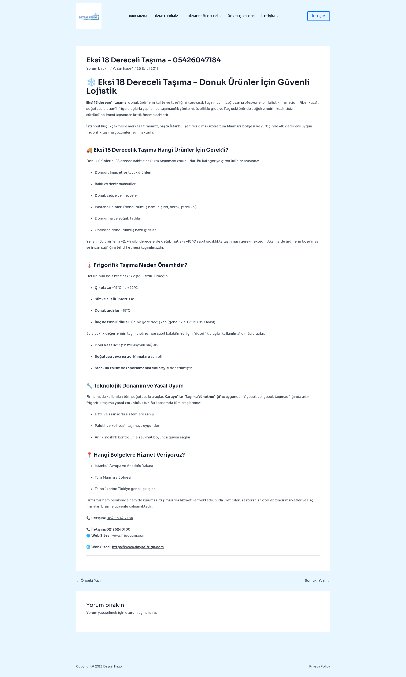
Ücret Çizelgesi (241, 16)
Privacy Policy (319, 666)
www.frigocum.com (128, 535)
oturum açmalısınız (141, 612)
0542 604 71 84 (120, 518)
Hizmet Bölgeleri (203, 16)
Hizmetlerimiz (166, 16)
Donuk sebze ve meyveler (116, 195)
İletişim (268, 16)
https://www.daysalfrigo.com (138, 547)
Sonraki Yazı (317, 580)
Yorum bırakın (98, 68)
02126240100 (118, 529)
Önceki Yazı (89, 580)
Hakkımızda (138, 16)
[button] (180, 16)
